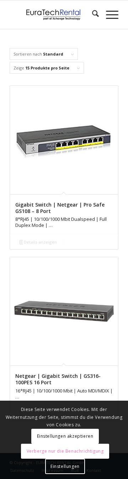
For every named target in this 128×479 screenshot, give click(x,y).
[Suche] (92, 14)
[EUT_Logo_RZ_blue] (53, 14)
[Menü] (108, 14)
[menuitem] (92, 14)
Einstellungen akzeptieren (65, 436)
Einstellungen (65, 466)
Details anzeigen (40, 242)
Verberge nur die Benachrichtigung (65, 451)
